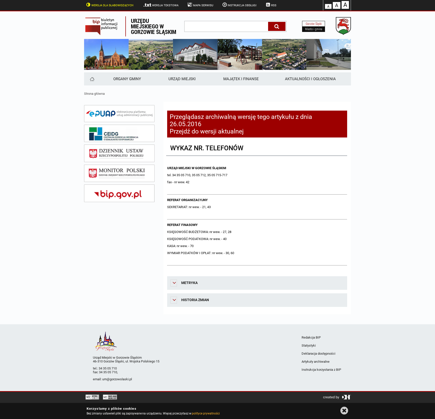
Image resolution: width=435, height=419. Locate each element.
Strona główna (94, 94)
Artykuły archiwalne (316, 361)
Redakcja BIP (311, 337)
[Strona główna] (91, 78)
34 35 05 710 (108, 368)
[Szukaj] (276, 26)
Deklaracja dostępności (318, 353)
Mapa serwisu (203, 5)
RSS (273, 5)
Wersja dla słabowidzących (112, 5)
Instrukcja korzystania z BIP (321, 369)
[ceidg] (119, 133)
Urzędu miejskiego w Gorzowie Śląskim (153, 26)
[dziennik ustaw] (119, 153)
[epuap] (119, 113)
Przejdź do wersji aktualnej (207, 131)
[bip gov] (119, 193)
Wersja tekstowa (165, 5)
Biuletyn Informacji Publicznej (104, 26)
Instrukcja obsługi (242, 5)
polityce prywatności (206, 413)
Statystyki (309, 345)
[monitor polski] (119, 173)
